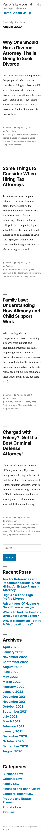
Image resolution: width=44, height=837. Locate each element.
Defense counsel (18, 528)
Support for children (12, 145)
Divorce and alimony (27, 405)
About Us (20, 13)
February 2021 (13, 726)
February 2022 (14, 687)
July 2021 (10, 716)
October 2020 (13, 741)
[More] (29, 13)
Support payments (11, 408)
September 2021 (15, 711)
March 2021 (11, 721)
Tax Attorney (34, 273)
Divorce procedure (18, 138)
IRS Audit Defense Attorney (18, 269)
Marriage (31, 141)
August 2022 (12, 667)
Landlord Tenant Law (18, 794)
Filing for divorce (18, 141)
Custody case (30, 402)
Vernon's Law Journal (17, 4)
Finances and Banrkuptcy (21, 789)
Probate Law (12, 807)
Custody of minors (14, 134)
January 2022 (13, 691)
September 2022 (15, 662)
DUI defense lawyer (18, 531)
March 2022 (12, 682)
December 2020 (15, 736)
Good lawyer (34, 531)
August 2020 (12, 751)
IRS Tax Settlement (19, 273)
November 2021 (14, 701)
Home (7, 13)
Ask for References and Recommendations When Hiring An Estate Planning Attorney (21, 584)
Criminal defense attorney (17, 524)
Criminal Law (11, 521)
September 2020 (15, 746)
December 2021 (14, 696)
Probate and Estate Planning (17, 800)
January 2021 (13, 731)
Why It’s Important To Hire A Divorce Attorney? (22, 622)
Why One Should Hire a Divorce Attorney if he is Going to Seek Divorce (20, 53)
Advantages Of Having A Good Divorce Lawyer (21, 605)
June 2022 (11, 672)
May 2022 (10, 677)
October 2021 (13, 706)
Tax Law (9, 266)
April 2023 (11, 647)
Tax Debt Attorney (11, 276)
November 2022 (15, 657)
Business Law (13, 774)
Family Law (11, 131)
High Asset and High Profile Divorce (18, 596)
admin (8, 128)
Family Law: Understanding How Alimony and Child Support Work (21, 310)
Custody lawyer (10, 405)
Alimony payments (14, 402)
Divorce (26, 134)
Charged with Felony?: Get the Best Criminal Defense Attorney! (20, 443)
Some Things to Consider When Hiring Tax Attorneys (19, 176)
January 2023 (13, 652)
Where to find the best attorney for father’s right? (22, 614)
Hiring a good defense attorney (17, 534)
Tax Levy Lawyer (28, 276)
